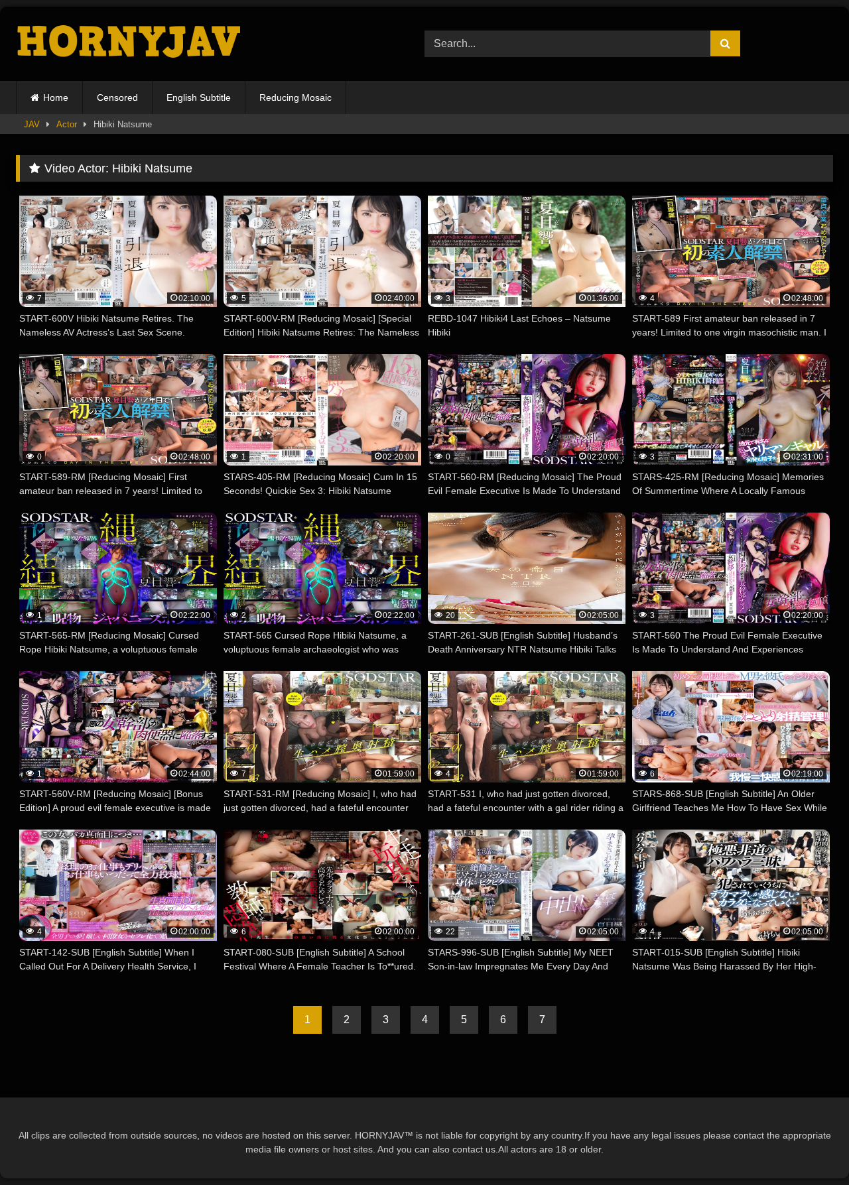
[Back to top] (807, 1145)
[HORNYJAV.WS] (130, 43)
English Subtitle (198, 97)
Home (55, 97)
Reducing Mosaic (295, 97)
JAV (32, 124)
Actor (66, 124)
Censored (117, 97)
